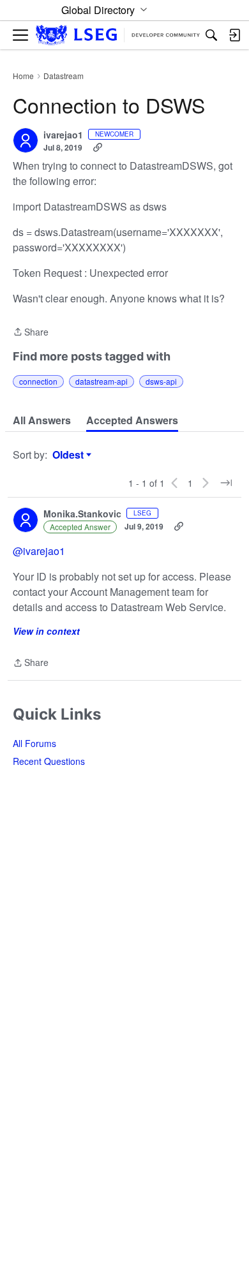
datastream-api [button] (101, 381)
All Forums (34, 743)
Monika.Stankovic (82, 514)
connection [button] (38, 381)
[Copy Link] (97, 147)
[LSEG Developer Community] (118, 35)
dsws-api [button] (161, 381)
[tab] (42, 420)
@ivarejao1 (39, 551)
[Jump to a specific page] (226, 483)
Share (31, 332)
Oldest (69, 455)
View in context (46, 631)
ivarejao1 (63, 135)
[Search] (211, 35)
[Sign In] (234, 35)
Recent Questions (49, 761)
